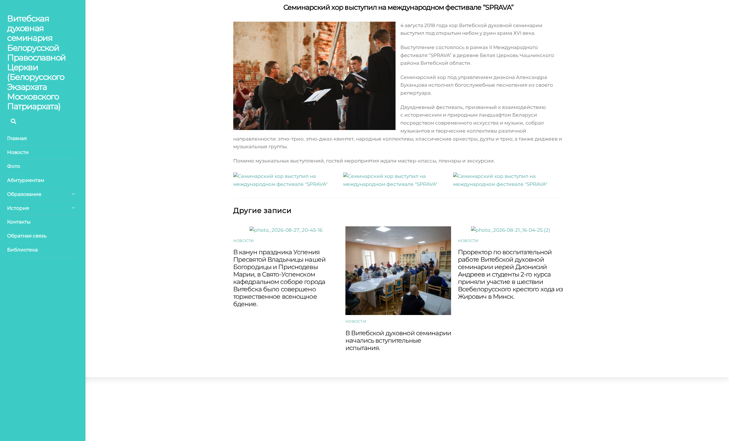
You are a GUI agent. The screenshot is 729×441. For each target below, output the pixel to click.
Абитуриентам (25, 180)
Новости (18, 152)
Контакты (18, 222)
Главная (17, 138)
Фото (13, 166)
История (18, 208)
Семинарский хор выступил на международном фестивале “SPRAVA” (398, 7)
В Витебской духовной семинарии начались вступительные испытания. (398, 340)
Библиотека (22, 250)
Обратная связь (27, 236)
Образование (24, 194)
